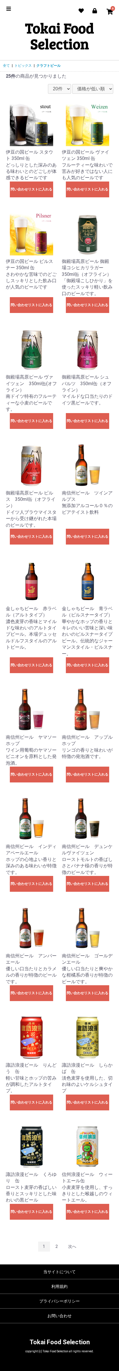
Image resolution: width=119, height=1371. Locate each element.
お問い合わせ (59, 1315)
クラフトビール (48, 66)
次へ (72, 1246)
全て (6, 66)
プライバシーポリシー (59, 1301)
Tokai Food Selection (59, 35)
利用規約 (59, 1286)
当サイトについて (59, 1271)
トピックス (23, 66)
